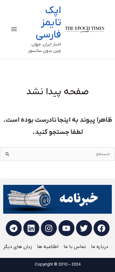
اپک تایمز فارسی (48, 23)
